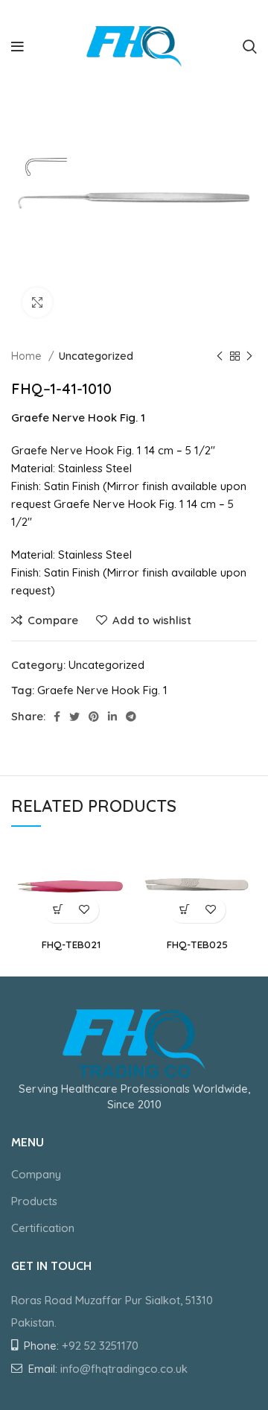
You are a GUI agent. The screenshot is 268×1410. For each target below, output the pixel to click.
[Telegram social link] (131, 716)
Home (28, 356)
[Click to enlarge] (37, 302)
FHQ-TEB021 (71, 944)
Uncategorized (96, 356)
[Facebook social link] (57, 716)
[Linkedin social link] (112, 716)
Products (34, 1201)
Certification (42, 1228)
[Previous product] (219, 356)
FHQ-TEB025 (197, 944)
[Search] (249, 47)
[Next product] (249, 356)
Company (36, 1174)
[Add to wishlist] (84, 910)
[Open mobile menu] (17, 47)
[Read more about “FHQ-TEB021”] (58, 910)
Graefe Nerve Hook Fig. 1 (102, 690)
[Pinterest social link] (93, 716)
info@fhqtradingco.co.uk (124, 1369)
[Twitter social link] (74, 716)
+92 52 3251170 (100, 1345)
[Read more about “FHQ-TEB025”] (184, 910)
